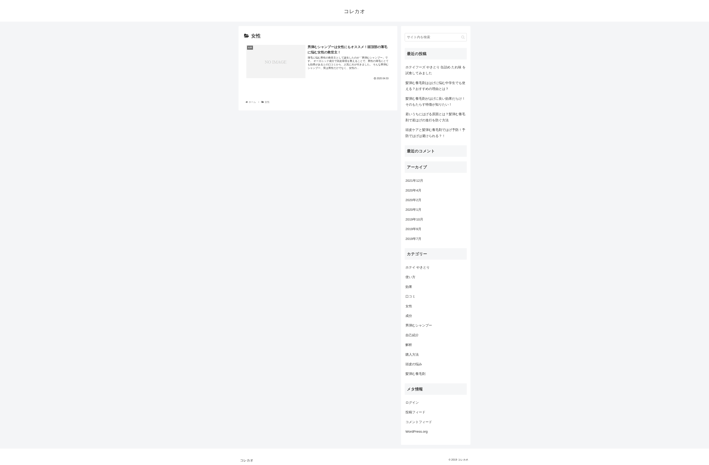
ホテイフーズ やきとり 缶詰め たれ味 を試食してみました (435, 70)
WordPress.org (416, 431)
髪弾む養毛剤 (415, 374)
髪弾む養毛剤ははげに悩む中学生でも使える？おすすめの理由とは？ (435, 86)
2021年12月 (414, 180)
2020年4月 (413, 190)
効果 (408, 287)
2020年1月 (413, 209)
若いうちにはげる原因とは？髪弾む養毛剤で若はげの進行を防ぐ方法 (435, 117)
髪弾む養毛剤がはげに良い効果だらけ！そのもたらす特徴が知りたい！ (435, 101)
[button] (463, 37)
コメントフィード (418, 422)
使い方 (410, 277)
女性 (408, 306)
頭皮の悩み (413, 364)
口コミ (410, 296)
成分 (408, 316)
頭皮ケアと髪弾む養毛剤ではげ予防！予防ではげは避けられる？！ (435, 133)
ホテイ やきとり (417, 267)
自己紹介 (412, 335)
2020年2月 (413, 200)
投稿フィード (415, 412)
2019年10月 (414, 219)
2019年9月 (413, 229)
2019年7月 (413, 239)
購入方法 (412, 354)
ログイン (412, 402)
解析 (408, 345)
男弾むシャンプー (418, 325)
